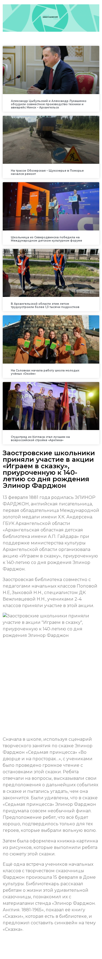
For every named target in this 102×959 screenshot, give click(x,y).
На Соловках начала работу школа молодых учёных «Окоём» (45, 372)
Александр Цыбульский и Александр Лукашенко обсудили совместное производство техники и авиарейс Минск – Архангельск (48, 104)
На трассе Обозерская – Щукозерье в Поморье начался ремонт (47, 172)
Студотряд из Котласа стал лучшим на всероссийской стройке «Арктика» (40, 438)
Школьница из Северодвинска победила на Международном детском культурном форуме (46, 239)
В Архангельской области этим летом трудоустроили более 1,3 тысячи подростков (45, 305)
